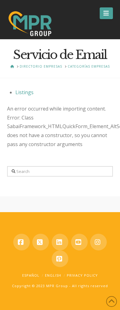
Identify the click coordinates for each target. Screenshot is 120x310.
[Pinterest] (60, 258)
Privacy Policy (82, 275)
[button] (106, 13)
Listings (24, 92)
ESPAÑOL (30, 275)
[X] (40, 242)
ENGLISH (53, 275)
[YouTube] (79, 242)
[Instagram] (98, 242)
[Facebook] (21, 242)
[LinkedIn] (60, 242)
